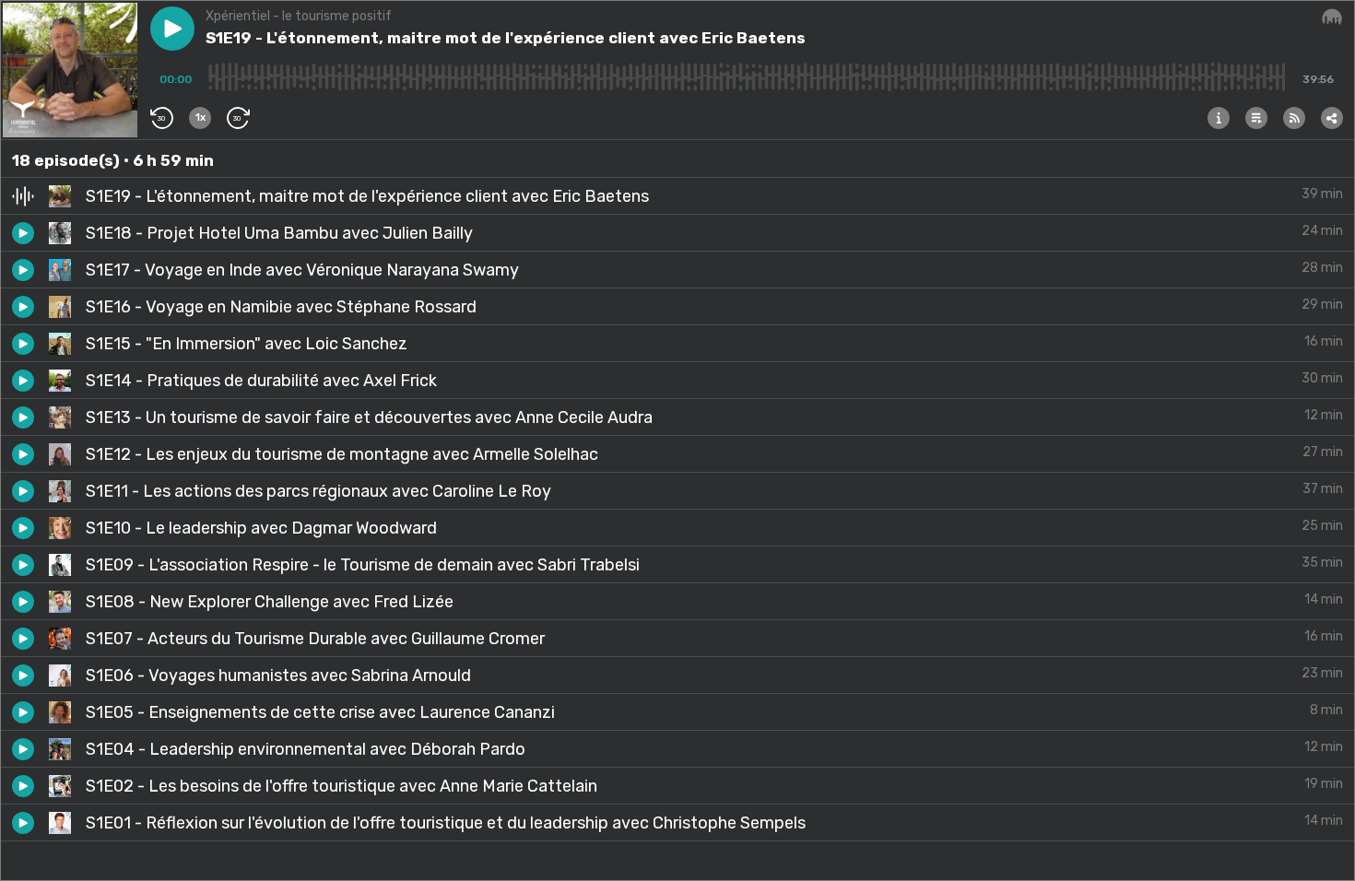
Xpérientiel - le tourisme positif (299, 16)
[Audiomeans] (1332, 17)
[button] (172, 28)
